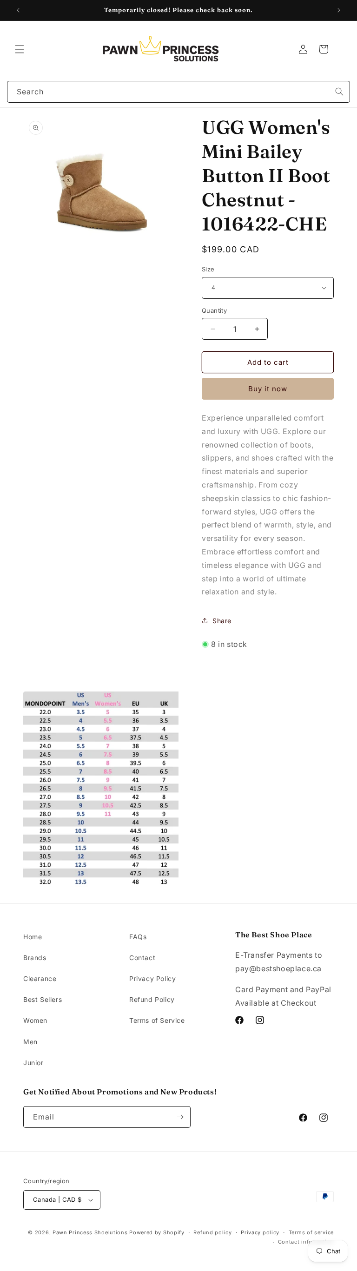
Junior (33, 1063)
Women (35, 1020)
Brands (34, 957)
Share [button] (221, 621)
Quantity (214, 310)
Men (30, 1042)
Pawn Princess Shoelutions (90, 1232)
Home (32, 937)
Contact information (306, 1241)
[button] (19, 49)
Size (208, 269)
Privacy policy (260, 1232)
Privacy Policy (152, 978)
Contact (142, 957)
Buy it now (267, 388)
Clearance (39, 978)
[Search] (339, 91)
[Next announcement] (339, 10)
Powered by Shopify (157, 1232)
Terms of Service (157, 1020)
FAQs (137, 937)
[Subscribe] (180, 1117)
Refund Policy (152, 999)
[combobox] (178, 91)
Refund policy (212, 1232)
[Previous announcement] (18, 10)
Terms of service (311, 1232)
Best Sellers (42, 999)
